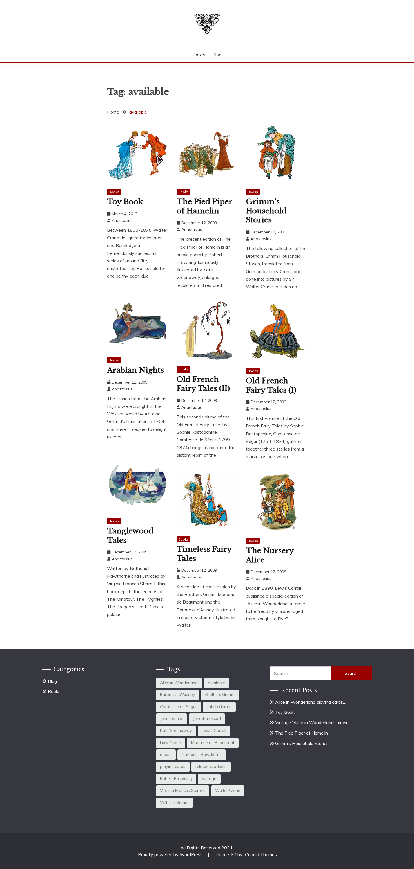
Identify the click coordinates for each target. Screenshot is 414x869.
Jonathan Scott (207, 718)
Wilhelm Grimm (174, 802)
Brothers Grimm (220, 694)
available (216, 682)
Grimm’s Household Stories (266, 210)
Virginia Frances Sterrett (182, 790)
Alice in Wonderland (179, 682)
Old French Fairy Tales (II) (203, 384)
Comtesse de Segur (178, 706)
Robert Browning (176, 778)
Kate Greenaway (176, 730)
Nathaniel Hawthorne (202, 754)
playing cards (172, 766)
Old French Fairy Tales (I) (271, 385)
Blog (216, 54)
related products (210, 766)
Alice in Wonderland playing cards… (310, 702)
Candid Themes (261, 854)
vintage (209, 778)
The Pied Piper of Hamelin (204, 206)
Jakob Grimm (219, 706)
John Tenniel (171, 718)
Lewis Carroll (214, 730)
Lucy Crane (170, 742)
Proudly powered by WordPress (171, 854)
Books (199, 54)
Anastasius (122, 220)
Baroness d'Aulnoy (177, 694)
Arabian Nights (135, 370)
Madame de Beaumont (212, 742)
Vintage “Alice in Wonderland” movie (312, 722)
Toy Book (125, 201)
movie (166, 754)
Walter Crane (227, 790)
